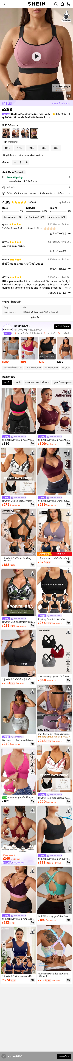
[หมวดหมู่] (11, 4)
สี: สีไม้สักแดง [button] (9, 125)
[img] (54, 554)
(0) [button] (64, 233)
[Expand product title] (50, 117)
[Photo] (15, 330)
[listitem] (10, 350)
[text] (36, 228)
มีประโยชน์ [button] (57, 233)
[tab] (7, 382)
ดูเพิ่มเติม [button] (63, 202)
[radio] (6, 133)
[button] (4, 4)
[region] (36, 206)
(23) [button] (64, 293)
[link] (56, 4)
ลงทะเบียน (64, 1056)
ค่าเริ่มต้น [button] (12, 142)
